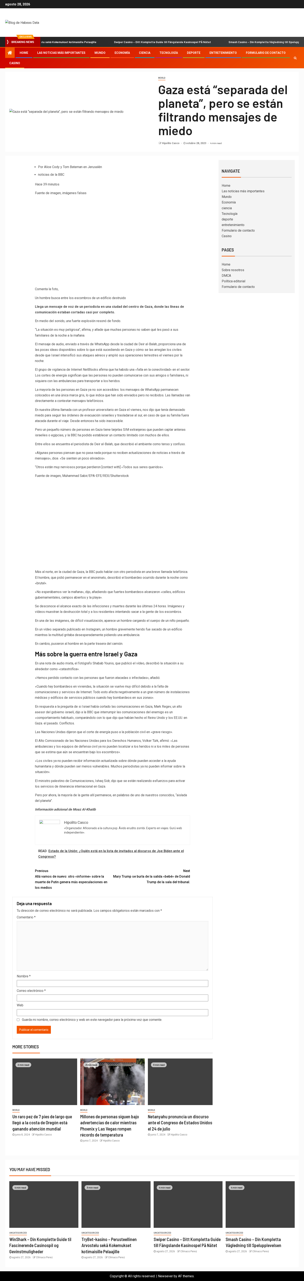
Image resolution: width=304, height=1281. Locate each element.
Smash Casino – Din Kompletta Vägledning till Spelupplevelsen (246, 42)
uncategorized (18, 1233)
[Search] (295, 58)
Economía (122, 52)
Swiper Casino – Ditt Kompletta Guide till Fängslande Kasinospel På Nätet (139, 42)
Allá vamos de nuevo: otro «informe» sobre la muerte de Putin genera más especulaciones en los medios (71, 879)
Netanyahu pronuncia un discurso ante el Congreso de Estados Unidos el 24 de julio (180, 1122)
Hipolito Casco (171, 143)
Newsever (165, 1276)
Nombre (24, 976)
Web (20, 1005)
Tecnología (168, 52)
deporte (193, 52)
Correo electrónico (31, 991)
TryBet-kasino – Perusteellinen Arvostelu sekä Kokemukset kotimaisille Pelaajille (109, 1245)
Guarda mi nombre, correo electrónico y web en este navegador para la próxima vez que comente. (92, 1020)
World (161, 78)
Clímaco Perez (44, 1257)
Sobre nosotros (233, 270)
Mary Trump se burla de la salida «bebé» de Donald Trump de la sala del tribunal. (151, 876)
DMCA (226, 276)
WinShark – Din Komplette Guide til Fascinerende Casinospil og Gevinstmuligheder (40, 1245)
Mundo (100, 52)
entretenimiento (223, 52)
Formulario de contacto (266, 52)
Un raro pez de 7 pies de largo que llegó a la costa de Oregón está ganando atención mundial (42, 1122)
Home (24, 52)
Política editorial (233, 281)
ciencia (144, 52)
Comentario (26, 917)
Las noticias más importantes (61, 52)
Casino (14, 63)
